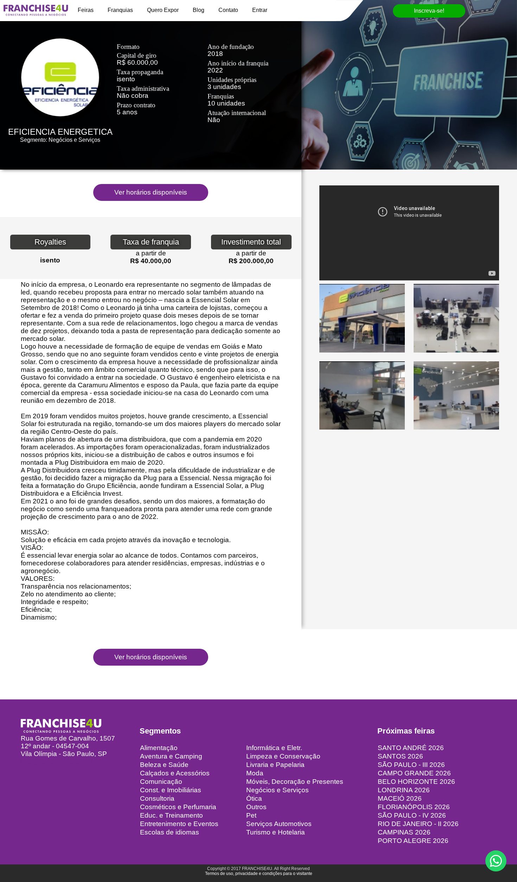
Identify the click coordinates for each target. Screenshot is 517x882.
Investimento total (251, 241)
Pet (251, 815)
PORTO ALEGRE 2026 (413, 840)
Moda (254, 773)
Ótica (254, 798)
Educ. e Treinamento (171, 815)
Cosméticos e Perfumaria (178, 807)
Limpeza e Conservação (283, 756)
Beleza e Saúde (164, 764)
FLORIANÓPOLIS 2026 (414, 807)
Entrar (259, 10)
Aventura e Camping (171, 756)
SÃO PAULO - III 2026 (411, 764)
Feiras (86, 10)
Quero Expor (163, 10)
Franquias (120, 10)
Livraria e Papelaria (275, 764)
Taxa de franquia (151, 241)
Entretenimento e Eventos (179, 823)
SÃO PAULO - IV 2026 (412, 815)
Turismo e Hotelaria (275, 832)
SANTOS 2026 (400, 756)
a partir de (151, 253)
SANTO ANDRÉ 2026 (411, 747)
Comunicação (161, 781)
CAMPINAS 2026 (404, 832)
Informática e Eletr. (274, 747)
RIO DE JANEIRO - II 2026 (418, 823)
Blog (198, 10)
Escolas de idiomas (169, 832)
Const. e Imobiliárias (170, 790)
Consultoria (157, 798)
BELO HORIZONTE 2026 (416, 781)
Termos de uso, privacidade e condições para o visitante (258, 873)
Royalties (50, 241)
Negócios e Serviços (277, 790)
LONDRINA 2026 (404, 790)
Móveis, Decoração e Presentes (294, 781)
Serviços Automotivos (279, 823)
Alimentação (159, 747)
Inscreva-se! (429, 11)
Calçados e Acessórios (175, 773)
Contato (228, 10)
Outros (256, 807)
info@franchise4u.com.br (58, 761)
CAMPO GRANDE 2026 (414, 773)
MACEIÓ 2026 (400, 798)
